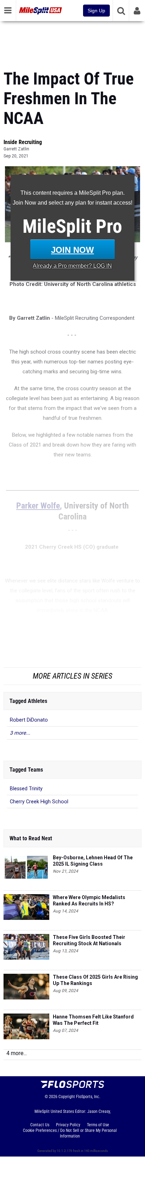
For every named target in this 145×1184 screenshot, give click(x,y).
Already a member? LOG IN (72, 266)
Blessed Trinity (26, 789)
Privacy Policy (68, 1124)
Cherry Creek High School (39, 802)
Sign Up (96, 10)
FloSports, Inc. (88, 1096)
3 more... (20, 733)
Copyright (66, 1096)
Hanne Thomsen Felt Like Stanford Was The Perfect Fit (93, 1020)
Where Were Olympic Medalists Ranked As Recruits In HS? (89, 900)
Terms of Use (98, 1124)
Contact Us (39, 1124)
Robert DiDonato (29, 720)
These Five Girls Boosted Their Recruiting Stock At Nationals (89, 940)
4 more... (16, 1053)
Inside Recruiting (23, 142)
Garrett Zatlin (16, 149)
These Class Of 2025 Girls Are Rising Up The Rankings (95, 980)
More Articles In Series (72, 676)
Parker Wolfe (38, 506)
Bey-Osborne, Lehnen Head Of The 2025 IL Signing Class (93, 861)
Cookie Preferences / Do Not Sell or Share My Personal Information (70, 1133)
